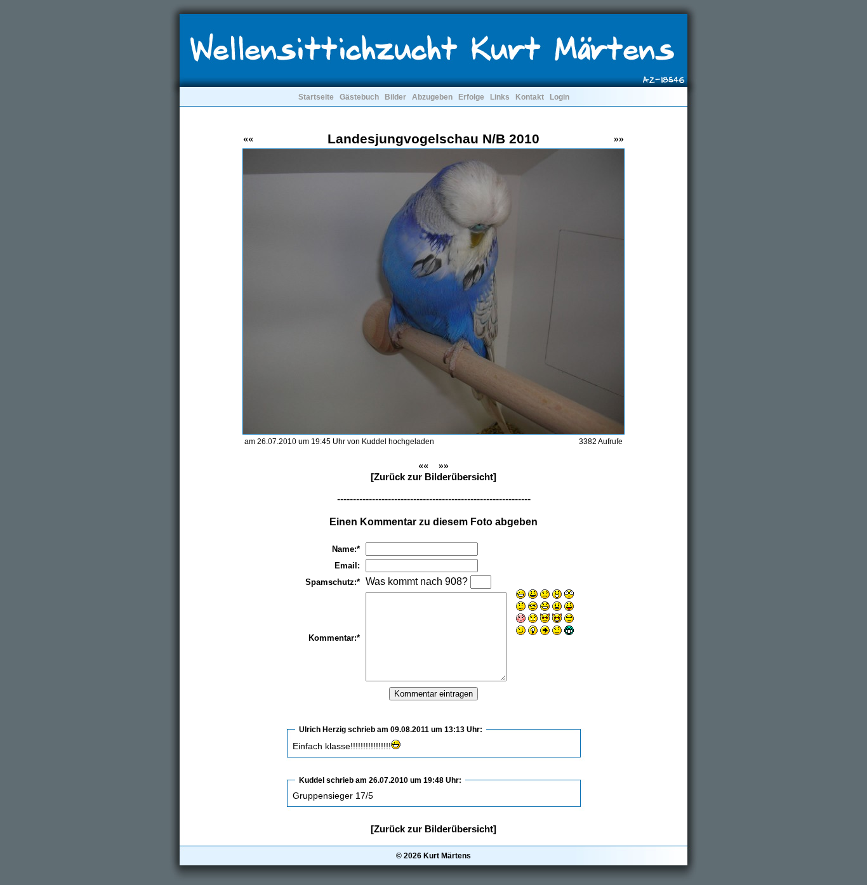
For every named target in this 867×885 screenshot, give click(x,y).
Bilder (395, 97)
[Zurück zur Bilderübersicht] (433, 476)
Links (500, 97)
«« (248, 138)
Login (559, 97)
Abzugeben (432, 97)
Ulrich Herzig (322, 729)
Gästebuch (359, 97)
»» (619, 138)
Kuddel (311, 780)
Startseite (316, 97)
